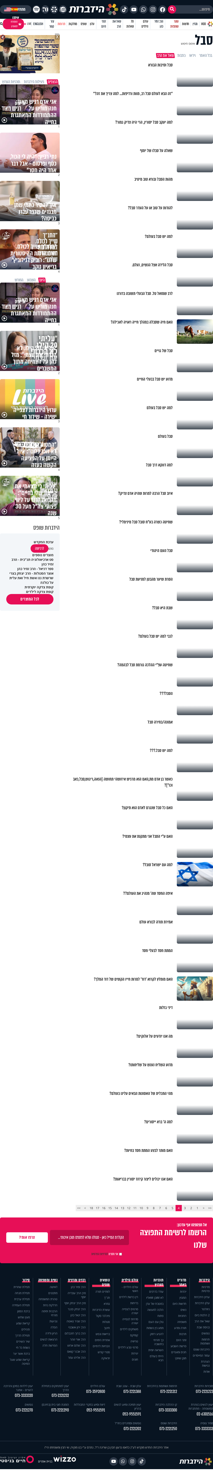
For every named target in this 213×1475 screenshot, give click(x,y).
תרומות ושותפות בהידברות (162, 1386)
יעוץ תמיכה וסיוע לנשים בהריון (127, 1406)
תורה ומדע (180, 1328)
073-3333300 (168, 1410)
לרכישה (39, 548)
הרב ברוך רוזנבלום (75, 1333)
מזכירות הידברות (203, 1386)
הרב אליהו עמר (77, 1357)
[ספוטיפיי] (36, 9)
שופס (83, 24)
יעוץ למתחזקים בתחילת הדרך (55, 1388)
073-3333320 (24, 1395)
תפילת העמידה (21, 1305)
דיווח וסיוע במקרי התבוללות (89, 1404)
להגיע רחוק (156, 1334)
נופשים (206, 1333)
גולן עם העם (156, 1322)
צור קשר (51, 24)
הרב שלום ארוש (76, 1345)
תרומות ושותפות (205, 1341)
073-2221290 (60, 1410)
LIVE (29, 24)
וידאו (192, 55)
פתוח (160, 1316)
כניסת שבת (203, 1327)
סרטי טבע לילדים (128, 1347)
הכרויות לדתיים (101, 1346)
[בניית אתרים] (64, 1461)
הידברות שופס (201, 1349)
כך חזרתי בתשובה (158, 1342)
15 (110, 1208)
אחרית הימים (102, 1340)
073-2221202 (132, 1429)
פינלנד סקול (103, 1316)
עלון (92, 24)
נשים (183, 1310)
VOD (203, 24)
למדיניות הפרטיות (99, 1254)
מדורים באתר (181, 1282)
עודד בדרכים (156, 1291)
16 (103, 1208)
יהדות (183, 1291)
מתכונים (52, 1293)
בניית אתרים (45, 1461)
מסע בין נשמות (154, 1328)
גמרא (107, 1304)
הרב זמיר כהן (158, 24)
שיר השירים (23, 1341)
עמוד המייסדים (201, 1355)
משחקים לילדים (129, 1329)
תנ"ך (107, 1298)
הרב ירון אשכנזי (77, 1327)
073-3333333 (204, 1429)
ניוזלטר (206, 1309)
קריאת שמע (23, 1323)
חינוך (107, 1328)
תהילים (25, 1329)
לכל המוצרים (29, 599)
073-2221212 (168, 1392)
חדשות (185, 24)
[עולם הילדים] (63, 9)
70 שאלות (130, 24)
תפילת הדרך (22, 1335)
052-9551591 (132, 1414)
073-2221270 (24, 1410)
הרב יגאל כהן (78, 1315)
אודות (206, 1371)
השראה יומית (155, 1350)
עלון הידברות (202, 1303)
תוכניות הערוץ (158, 1282)
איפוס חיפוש (188, 44)
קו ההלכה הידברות (166, 1404)
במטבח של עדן (154, 1304)
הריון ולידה (51, 1333)
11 (135, 1208)
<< (210, 1208)
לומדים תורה (102, 1291)
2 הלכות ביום (202, 1315)
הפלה (54, 1327)
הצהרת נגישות (205, 1363)
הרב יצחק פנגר (77, 1309)
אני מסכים (104, 1254)
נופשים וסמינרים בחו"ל (128, 1423)
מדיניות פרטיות (206, 1289)
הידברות (204, 1280)
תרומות (61, 24)
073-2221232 (60, 1395)
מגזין (195, 24)
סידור (26, 1280)
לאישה (53, 1287)
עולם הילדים (144, 24)
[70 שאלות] (45, 9)
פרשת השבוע (178, 1346)
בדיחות (134, 1303)
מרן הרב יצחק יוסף (75, 1303)
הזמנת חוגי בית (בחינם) (55, 1404)
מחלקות (73, 24)
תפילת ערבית (22, 1299)
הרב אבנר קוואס (76, 1351)
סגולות (106, 1322)
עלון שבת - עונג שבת (128, 1386)
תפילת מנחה (22, 1293)
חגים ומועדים (178, 1352)
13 (122, 1208)
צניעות (53, 1321)
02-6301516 (205, 1414)
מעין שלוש (24, 1317)
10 (141, 1208)
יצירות (134, 1353)
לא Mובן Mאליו (154, 1298)
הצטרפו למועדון (14, 24)
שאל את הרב (117, 24)
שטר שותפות (174, 24)
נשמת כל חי (23, 1347)
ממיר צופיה (206, 1423)
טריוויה (134, 1341)
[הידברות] (93, 9)
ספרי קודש (104, 1352)
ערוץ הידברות (202, 1297)
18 (91, 1208)
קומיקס (134, 1335)
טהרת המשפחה (47, 1299)
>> (78, 1208)
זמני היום (103, 24)
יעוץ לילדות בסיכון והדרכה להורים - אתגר (18, 1388)
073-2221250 (168, 1429)
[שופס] (54, 9)
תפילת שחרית (22, 1287)
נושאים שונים (105, 1282)
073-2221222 (204, 1392)
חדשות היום (179, 1304)
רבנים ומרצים (77, 1280)
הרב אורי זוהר (78, 1339)
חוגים (135, 1359)
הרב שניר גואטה (76, 1321)
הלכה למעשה (155, 1310)
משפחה (181, 1322)
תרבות (182, 1334)
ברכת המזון (23, 1311)
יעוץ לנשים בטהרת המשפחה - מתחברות (200, 1406)
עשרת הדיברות (101, 1310)
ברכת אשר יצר (21, 1354)
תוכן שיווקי (180, 1358)
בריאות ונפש (103, 1334)
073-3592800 (95, 1392)
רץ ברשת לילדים (128, 1297)
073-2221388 (132, 1392)
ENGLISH (38, 24)
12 (128, 1208)
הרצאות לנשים (48, 1339)
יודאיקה (105, 1358)
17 (97, 1208)
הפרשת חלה (49, 1345)
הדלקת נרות (50, 1305)
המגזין (183, 1298)
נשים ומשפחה (48, 1280)
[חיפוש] (172, 9)
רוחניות (182, 1316)
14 (116, 1208)
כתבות (181, 55)
